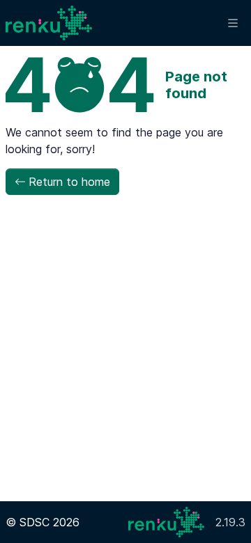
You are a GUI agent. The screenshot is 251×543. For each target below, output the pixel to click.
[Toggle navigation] (232, 23)
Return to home (69, 182)
